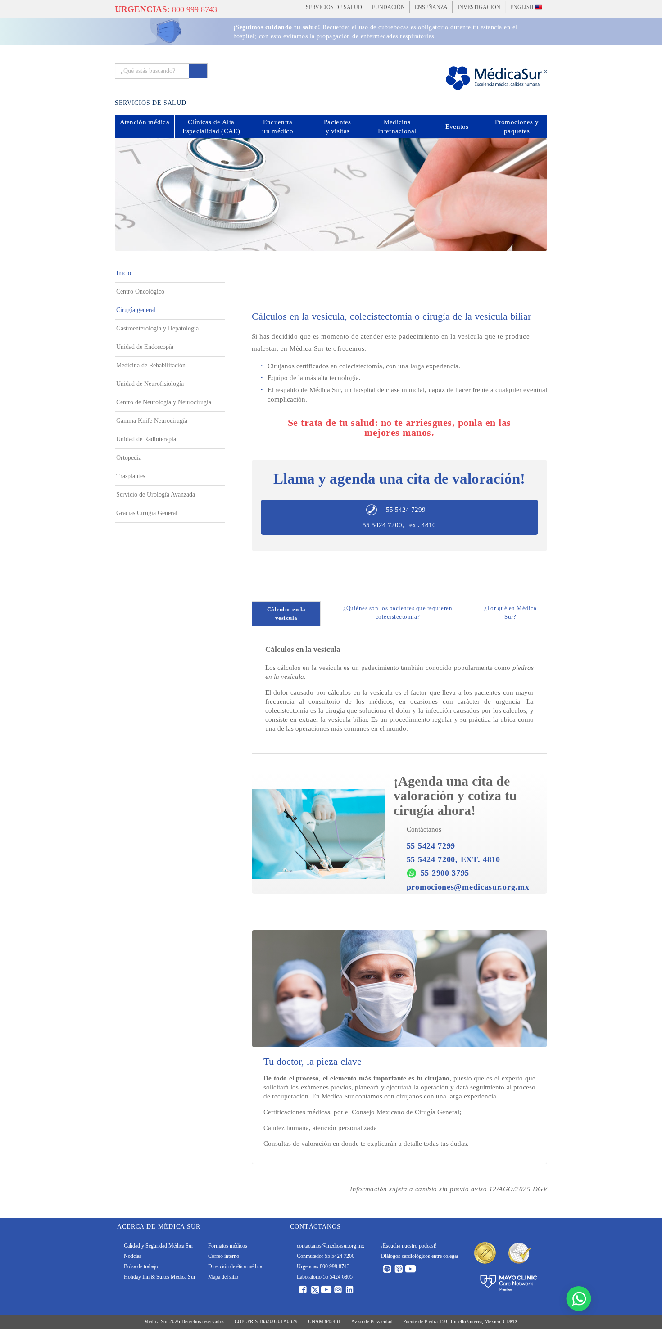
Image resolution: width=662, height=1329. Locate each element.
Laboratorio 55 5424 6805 (325, 1277)
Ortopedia (128, 457)
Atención (145, 122)
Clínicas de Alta (211, 126)
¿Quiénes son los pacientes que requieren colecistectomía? (397, 612)
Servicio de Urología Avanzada (155, 494)
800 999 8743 (166, 9)
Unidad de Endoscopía (144, 347)
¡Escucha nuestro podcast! (409, 1246)
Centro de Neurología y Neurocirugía (163, 402)
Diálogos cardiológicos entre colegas (420, 1256)
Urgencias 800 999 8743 (323, 1266)
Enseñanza (431, 7)
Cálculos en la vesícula (286, 613)
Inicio (123, 273)
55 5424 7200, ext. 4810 (399, 525)
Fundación (388, 7)
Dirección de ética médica (235, 1266)
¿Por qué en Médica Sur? (510, 612)
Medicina (397, 126)
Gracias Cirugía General (146, 513)
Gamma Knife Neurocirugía (151, 420)
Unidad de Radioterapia (146, 439)
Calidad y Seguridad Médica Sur (158, 1246)
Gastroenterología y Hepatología (157, 328)
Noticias (132, 1256)
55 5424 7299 (406, 509)
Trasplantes (130, 476)
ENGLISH (522, 7)
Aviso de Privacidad (372, 1321)
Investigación (479, 7)
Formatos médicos (227, 1246)
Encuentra (277, 126)
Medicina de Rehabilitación (151, 365)
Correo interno (223, 1256)
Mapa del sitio (223, 1277)
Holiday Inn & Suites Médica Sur (159, 1277)
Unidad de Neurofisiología (150, 383)
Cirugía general (135, 310)
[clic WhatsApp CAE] (579, 1298)
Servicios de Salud (334, 7)
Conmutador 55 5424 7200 (325, 1256)
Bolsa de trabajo (141, 1266)
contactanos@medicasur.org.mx (330, 1246)
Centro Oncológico (140, 291)
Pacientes (337, 126)
